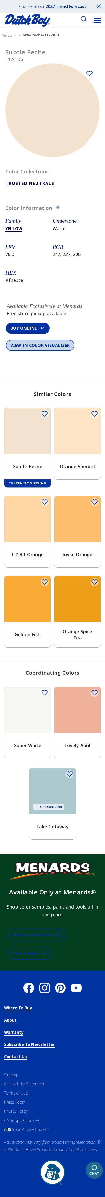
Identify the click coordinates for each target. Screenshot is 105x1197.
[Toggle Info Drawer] (57, 208)
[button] (97, 20)
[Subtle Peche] (89, 73)
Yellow (13, 228)
